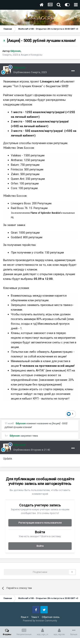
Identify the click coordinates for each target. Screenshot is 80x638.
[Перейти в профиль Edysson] (7, 70)
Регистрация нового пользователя (40, 522)
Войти (40, 545)
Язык (24, 617)
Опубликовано (30, 72)
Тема (34, 617)
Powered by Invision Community (40, 620)
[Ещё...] (73, 71)
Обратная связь (50, 617)
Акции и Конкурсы (31, 54)
